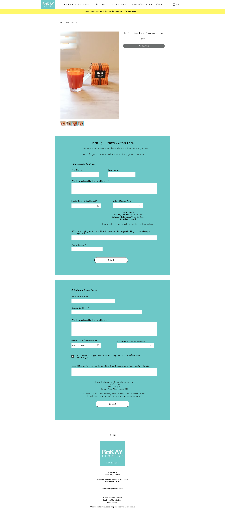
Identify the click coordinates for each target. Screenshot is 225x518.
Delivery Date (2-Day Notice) (85, 340)
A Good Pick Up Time (122, 201)
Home (63, 23)
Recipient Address (79, 308)
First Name (77, 170)
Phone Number (78, 245)
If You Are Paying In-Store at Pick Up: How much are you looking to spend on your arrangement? (112, 232)
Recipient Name (80, 297)
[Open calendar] (98, 206)
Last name (113, 170)
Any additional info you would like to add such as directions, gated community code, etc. (110, 366)
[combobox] (106, 312)
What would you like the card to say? (90, 181)
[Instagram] (114, 435)
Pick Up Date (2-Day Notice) (84, 201)
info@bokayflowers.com (112, 488)
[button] (100, 4)
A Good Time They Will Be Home (131, 341)
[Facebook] (110, 435)
